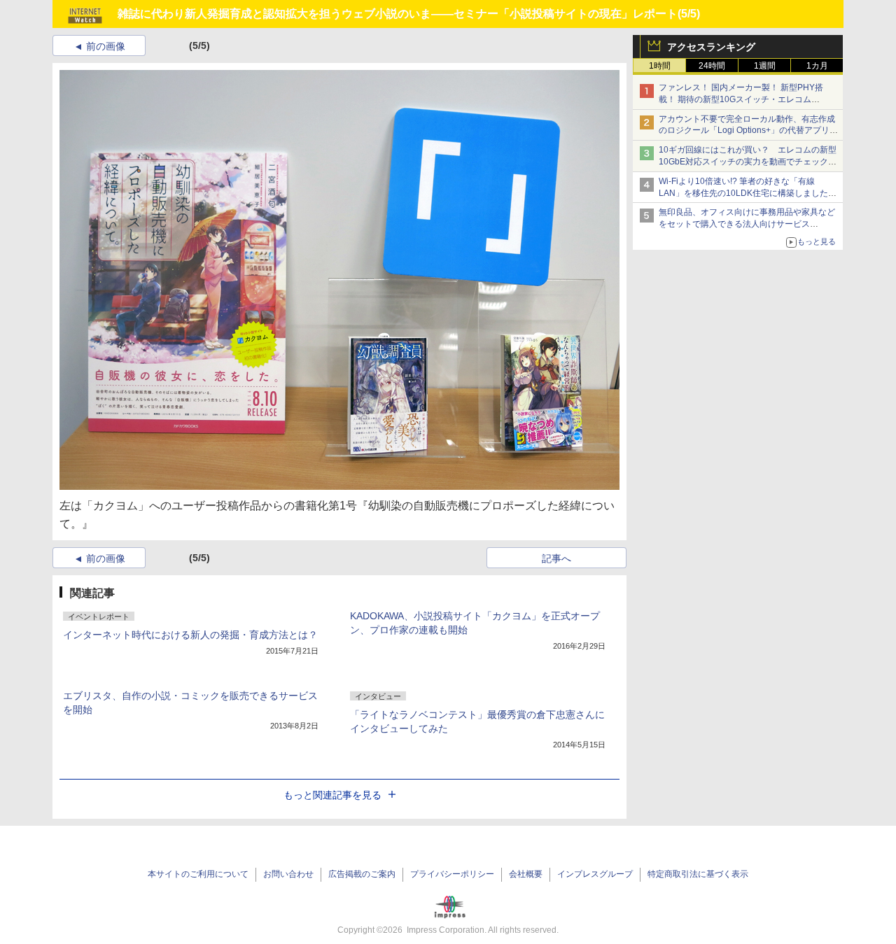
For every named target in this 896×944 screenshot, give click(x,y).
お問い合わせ (288, 874)
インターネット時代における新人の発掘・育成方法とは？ (190, 634)
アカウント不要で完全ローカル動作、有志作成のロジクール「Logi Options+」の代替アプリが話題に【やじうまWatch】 (748, 131)
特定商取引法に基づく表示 (698, 874)
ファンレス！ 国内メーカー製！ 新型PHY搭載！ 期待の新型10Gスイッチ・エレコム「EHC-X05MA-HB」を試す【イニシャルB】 (744, 99)
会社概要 (525, 874)
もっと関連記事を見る (333, 795)
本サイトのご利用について (198, 874)
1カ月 (817, 66)
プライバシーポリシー (452, 874)
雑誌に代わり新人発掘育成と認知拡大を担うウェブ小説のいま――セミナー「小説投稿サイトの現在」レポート (398, 14)
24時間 (712, 66)
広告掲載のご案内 (362, 874)
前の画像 (105, 46)
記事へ (556, 558)
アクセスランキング (711, 46)
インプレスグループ (595, 874)
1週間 (765, 66)
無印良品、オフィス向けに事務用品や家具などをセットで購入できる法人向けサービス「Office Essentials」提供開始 (747, 224)
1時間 (660, 66)
